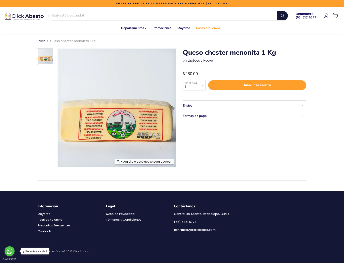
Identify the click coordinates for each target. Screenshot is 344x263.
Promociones (161, 28)
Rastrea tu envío (208, 28)
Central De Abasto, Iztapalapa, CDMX (201, 214)
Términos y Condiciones (123, 219)
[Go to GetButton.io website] (9, 259)
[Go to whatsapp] (10, 251)
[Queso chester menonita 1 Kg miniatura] (45, 57)
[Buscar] (282, 15)
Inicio (42, 41)
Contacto (45, 231)
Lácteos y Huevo (200, 60)
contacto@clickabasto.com (195, 230)
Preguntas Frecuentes (54, 225)
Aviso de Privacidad (120, 214)
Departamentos (133, 28)
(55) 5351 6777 (306, 17)
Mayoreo (183, 28)
